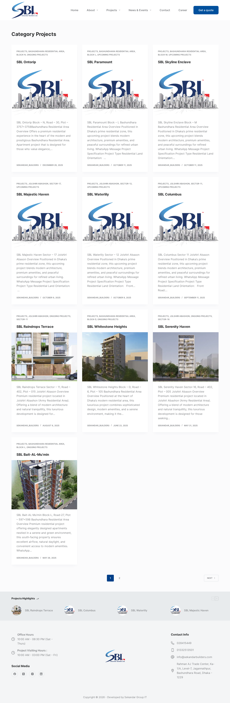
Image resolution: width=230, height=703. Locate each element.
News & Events (138, 10)
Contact (165, 10)
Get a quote (206, 10)
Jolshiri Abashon (38, 183)
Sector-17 (55, 183)
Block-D (91, 319)
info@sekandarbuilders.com (194, 657)
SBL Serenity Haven (174, 327)
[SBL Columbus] (186, 224)
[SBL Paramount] (115, 92)
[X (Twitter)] (23, 674)
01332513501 (185, 650)
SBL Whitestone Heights (107, 327)
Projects (111, 10)
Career (182, 10)
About (91, 10)
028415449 (184, 643)
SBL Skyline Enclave (174, 62)
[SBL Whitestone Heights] (115, 356)
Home (74, 10)
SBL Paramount (99, 62)
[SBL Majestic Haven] (44, 224)
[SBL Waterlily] (115, 224)
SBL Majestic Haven (33, 194)
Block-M (163, 54)
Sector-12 (126, 183)
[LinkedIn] (41, 674)
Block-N (21, 54)
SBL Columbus (170, 194)
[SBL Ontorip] (44, 92)
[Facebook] (14, 674)
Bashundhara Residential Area (46, 51)
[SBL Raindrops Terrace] (44, 356)
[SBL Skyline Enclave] (186, 92)
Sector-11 (196, 183)
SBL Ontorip (26, 62)
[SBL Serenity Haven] (186, 356)
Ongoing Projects (37, 54)
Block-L (91, 54)
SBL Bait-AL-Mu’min (33, 455)
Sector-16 (164, 319)
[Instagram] (32, 674)
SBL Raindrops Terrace (35, 327)
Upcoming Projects (108, 54)
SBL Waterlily (98, 194)
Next (209, 578)
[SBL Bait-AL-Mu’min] (44, 484)
